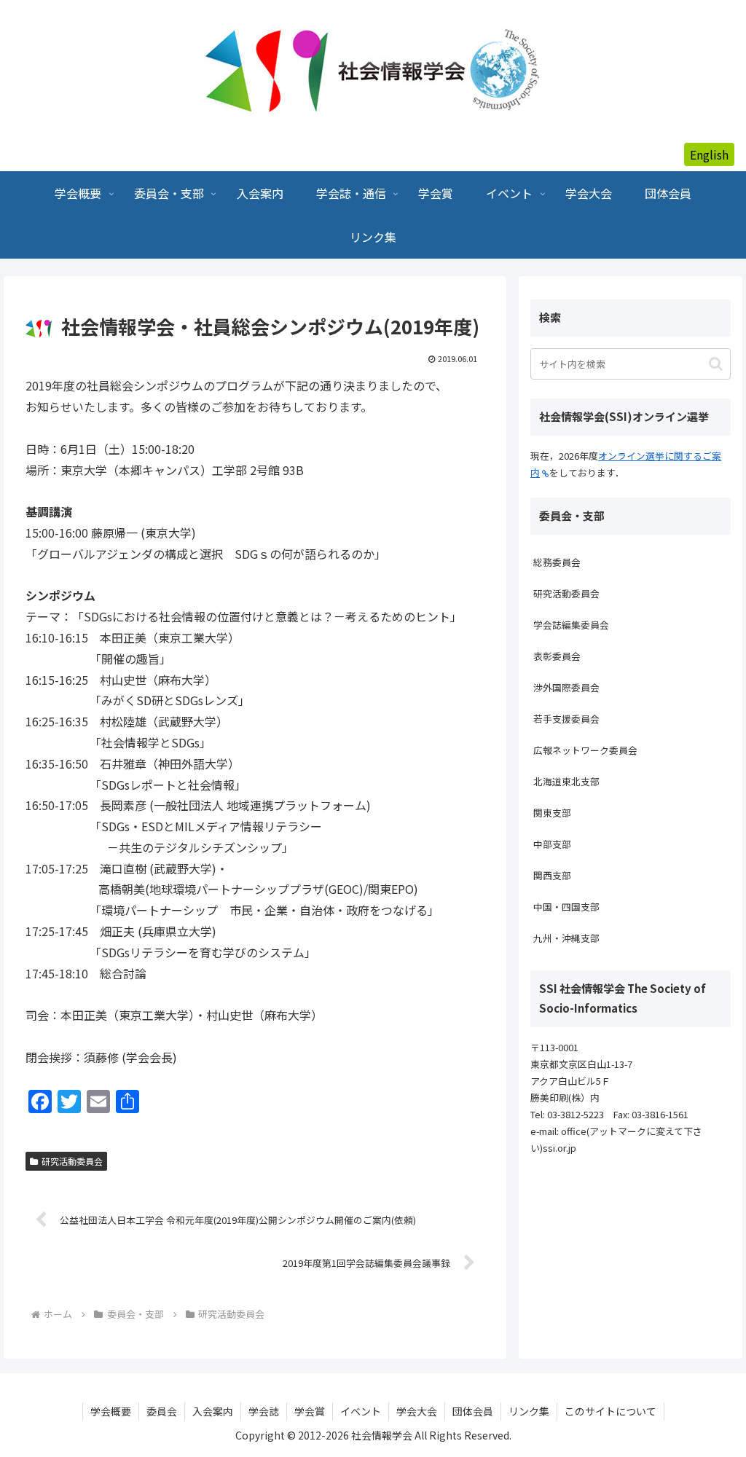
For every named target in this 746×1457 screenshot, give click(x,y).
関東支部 (552, 813)
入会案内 (212, 1411)
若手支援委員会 (566, 719)
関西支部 (552, 875)
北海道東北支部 (566, 781)
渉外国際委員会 (566, 687)
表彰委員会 (557, 656)
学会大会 (416, 1411)
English (709, 154)
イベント (360, 1411)
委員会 (161, 1411)
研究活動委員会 (72, 1161)
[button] (716, 364)
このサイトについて (610, 1411)
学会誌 (263, 1411)
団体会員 (472, 1411)
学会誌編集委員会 (571, 625)
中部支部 (552, 844)
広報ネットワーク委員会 (585, 750)
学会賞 (309, 1411)
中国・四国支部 (566, 907)
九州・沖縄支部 (566, 938)
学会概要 (110, 1411)
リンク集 (529, 1411)
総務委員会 (557, 562)
